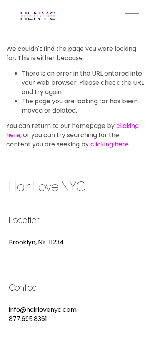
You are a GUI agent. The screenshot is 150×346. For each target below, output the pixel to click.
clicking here (109, 144)
